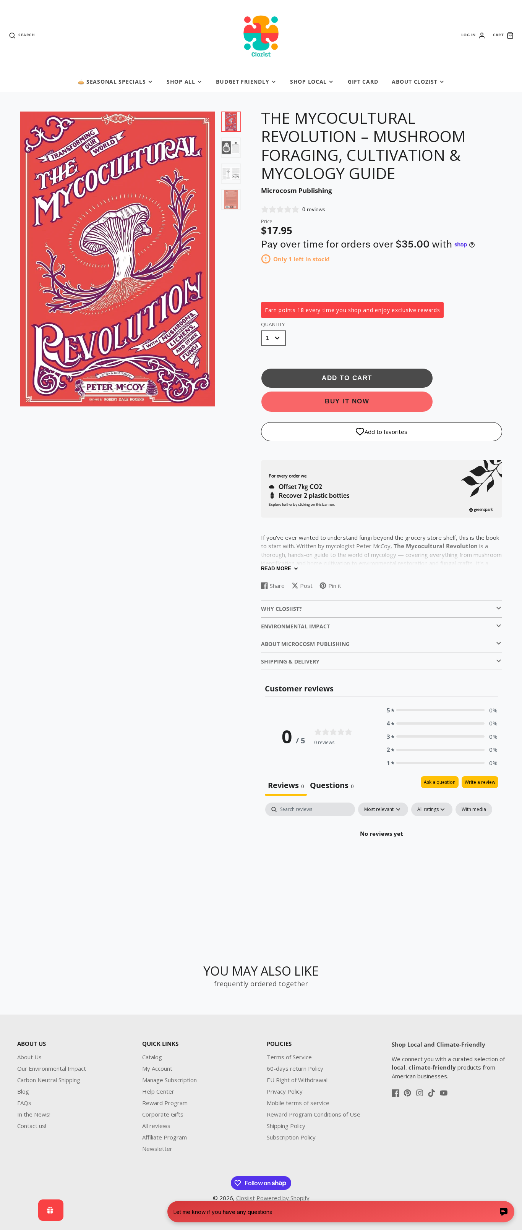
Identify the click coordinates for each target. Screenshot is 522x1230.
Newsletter (157, 1148)
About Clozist (414, 81)
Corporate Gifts (162, 1114)
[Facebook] (395, 1093)
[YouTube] (443, 1093)
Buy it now (347, 401)
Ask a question (440, 782)
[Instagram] (419, 1093)
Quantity (273, 324)
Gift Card (363, 81)
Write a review (480, 782)
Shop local (308, 81)
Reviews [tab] (286, 785)
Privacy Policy (285, 1091)
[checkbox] (474, 809)
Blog (23, 1091)
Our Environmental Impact (51, 1068)
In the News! (33, 1114)
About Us (29, 1057)
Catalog (152, 1057)
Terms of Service (289, 1057)
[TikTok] (431, 1093)
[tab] (332, 786)
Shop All (181, 81)
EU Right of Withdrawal (297, 1080)
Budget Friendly (242, 81)
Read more (276, 568)
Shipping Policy (286, 1126)
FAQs (24, 1103)
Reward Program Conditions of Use (313, 1114)
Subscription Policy (291, 1137)
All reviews (156, 1126)
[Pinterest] (407, 1093)
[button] (442, 710)
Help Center (158, 1091)
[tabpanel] (381, 859)
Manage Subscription (169, 1080)
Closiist (245, 1198)
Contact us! (31, 1126)
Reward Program (165, 1103)
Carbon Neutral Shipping (48, 1080)
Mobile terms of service (298, 1103)
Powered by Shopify (283, 1198)
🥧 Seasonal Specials (112, 81)
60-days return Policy (295, 1068)
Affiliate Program (164, 1137)
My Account (157, 1068)
